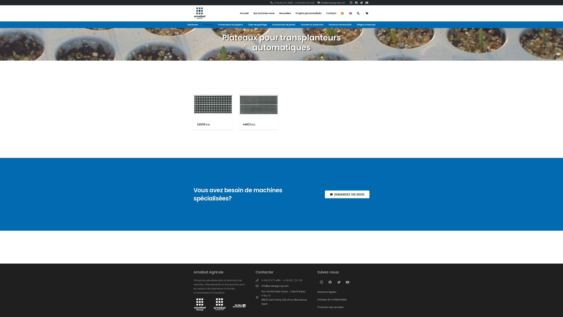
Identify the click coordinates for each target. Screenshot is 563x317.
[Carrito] (366, 13)
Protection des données (330, 307)
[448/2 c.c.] (258, 109)
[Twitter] (361, 2)
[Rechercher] (358, 13)
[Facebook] (356, 2)
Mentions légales (326, 292)
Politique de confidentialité (331, 299)
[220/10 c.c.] (213, 109)
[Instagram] (351, 2)
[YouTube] (366, 2)
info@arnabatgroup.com (275, 286)
